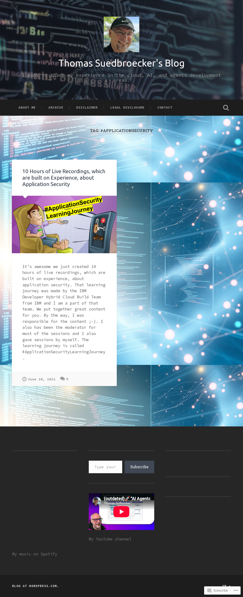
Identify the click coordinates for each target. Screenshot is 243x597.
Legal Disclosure (127, 107)
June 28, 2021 (42, 379)
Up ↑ (226, 586)
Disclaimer (87, 107)
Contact (164, 107)
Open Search (226, 108)
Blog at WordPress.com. (35, 586)
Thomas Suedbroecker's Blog (121, 62)
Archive (55, 107)
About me (27, 107)
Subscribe (139, 466)
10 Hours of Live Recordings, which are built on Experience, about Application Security (63, 177)
